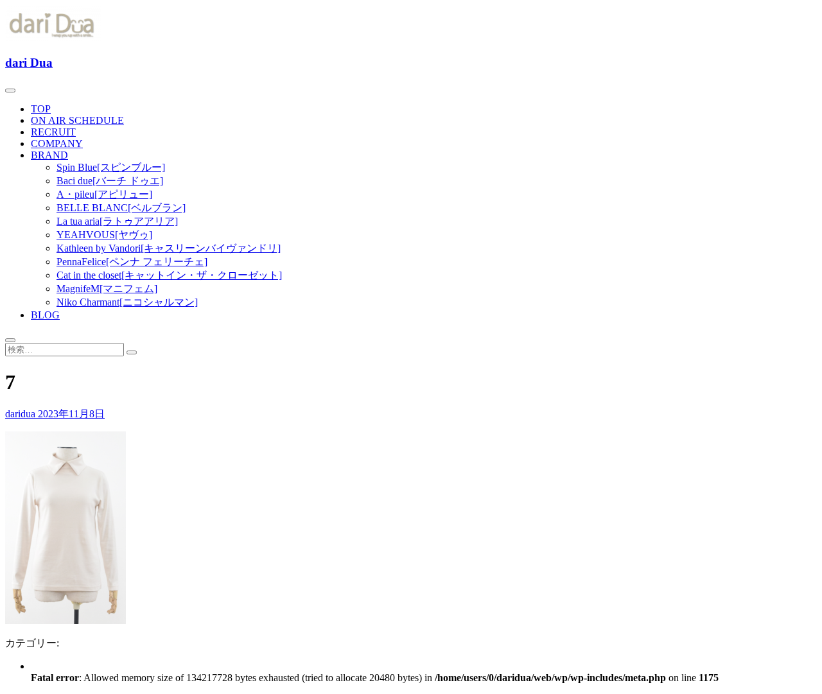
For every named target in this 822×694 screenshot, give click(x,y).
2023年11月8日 (71, 413)
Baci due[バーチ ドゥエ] (110, 180)
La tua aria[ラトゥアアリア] (117, 221)
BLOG (45, 314)
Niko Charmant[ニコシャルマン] (127, 302)
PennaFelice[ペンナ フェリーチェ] (132, 261)
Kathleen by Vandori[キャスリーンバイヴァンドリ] (169, 248)
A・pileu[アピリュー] (104, 194)
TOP (41, 108)
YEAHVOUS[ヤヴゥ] (104, 234)
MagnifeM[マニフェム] (107, 288)
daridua (21, 413)
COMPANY (57, 143)
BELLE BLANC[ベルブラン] (121, 207)
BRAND (49, 155)
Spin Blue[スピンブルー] (111, 167)
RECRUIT (53, 131)
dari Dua (29, 62)
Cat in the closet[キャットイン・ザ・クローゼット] (169, 275)
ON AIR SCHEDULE (77, 120)
